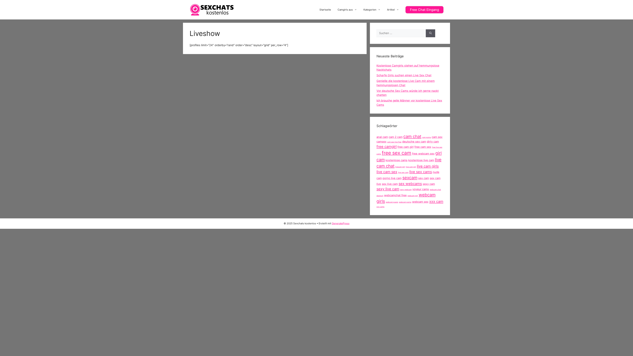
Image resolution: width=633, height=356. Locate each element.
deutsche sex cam (414, 141)
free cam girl (405, 146)
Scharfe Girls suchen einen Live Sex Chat (404, 75)
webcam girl (412, 196)
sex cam (423, 178)
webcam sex (420, 201)
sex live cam (390, 184)
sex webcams (410, 183)
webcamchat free (395, 195)
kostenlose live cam (421, 160)
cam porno (426, 137)
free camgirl (387, 146)
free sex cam (396, 153)
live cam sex (387, 172)
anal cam (382, 137)
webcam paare (392, 202)
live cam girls (428, 166)
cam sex (437, 137)
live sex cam (403, 172)
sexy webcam (406, 190)
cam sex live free (394, 142)
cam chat (412, 136)
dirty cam (433, 141)
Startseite (325, 9)
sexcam (409, 177)
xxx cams (380, 207)
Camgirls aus (345, 9)
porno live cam (392, 178)
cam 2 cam (396, 137)
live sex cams (420, 172)
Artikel (391, 9)
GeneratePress (340, 223)
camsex (381, 141)
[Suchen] (430, 33)
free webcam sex (423, 153)
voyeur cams (420, 189)
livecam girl (400, 167)
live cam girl (411, 167)
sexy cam (429, 184)
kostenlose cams (396, 160)
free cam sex (422, 146)
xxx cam (436, 201)
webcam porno (405, 202)
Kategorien (369, 9)
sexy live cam (388, 189)
